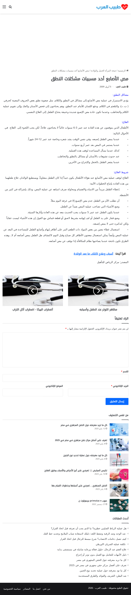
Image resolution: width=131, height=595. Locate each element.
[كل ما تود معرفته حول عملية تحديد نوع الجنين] (119, 460)
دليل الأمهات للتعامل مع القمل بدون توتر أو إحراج (101, 555)
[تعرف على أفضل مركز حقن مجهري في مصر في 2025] (119, 444)
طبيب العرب (121, 87)
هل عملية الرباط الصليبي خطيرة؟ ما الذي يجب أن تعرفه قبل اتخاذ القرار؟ (88, 528)
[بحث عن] (10, 8)
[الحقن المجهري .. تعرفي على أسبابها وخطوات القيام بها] (119, 490)
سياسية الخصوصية (12, 589)
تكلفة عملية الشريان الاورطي (111, 544)
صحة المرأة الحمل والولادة (103, 71)
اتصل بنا (36, 589)
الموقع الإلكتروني (54, 386)
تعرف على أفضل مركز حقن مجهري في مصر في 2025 (81, 440)
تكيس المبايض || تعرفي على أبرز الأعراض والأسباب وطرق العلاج (76, 470)
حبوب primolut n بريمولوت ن (92, 501)
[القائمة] (4, 8)
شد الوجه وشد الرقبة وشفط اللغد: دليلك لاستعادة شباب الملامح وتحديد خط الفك (84, 534)
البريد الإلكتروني (119, 386)
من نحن (46, 589)
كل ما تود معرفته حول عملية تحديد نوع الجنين (85, 455)
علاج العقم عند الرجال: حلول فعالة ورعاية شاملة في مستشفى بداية (91, 549)
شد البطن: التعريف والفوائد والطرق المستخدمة (102, 576)
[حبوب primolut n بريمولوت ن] (119, 505)
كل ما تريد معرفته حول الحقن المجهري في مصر (84, 425)
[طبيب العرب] (112, 6)
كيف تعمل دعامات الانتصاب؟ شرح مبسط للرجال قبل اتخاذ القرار (93, 539)
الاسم (124, 371)
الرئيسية (122, 71)
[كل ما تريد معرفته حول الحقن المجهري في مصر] (119, 429)
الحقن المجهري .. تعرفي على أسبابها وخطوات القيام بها (79, 485)
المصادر (26, 589)
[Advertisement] (65, 42)
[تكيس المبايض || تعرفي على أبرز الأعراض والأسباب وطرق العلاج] (119, 475)
